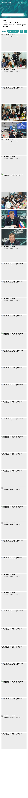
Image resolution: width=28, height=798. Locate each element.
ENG (22, 2)
